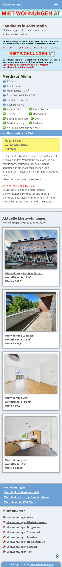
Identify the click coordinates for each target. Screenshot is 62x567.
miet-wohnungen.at (41, 564)
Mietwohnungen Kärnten (21, 537)
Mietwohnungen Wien (19, 517)
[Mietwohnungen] (31, 17)
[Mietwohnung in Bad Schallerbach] (31, 269)
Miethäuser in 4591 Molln (20, 502)
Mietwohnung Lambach (19, 335)
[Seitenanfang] (57, 556)
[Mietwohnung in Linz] (31, 394)
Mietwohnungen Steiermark (23, 532)
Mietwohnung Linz (16, 397)
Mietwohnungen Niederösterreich (26, 522)
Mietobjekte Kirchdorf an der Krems (26, 497)
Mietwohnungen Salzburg (21, 547)
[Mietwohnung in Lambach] (31, 331)
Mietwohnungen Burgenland (23, 527)
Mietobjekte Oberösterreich (21, 492)
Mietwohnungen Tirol (19, 551)
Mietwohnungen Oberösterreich (25, 542)
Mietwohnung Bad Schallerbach (24, 273)
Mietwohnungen (12, 4)
